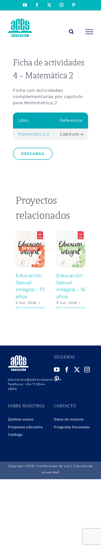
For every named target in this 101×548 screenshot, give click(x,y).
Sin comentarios (30, 307)
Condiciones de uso (53, 466)
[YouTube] (57, 369)
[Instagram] (87, 369)
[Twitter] (77, 369)
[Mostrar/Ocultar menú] (89, 31)
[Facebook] (67, 369)
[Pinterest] (57, 379)
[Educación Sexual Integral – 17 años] (30, 233)
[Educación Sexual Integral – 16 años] (70, 233)
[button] (19, 270)
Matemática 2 (33, 134)
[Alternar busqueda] (71, 31)
